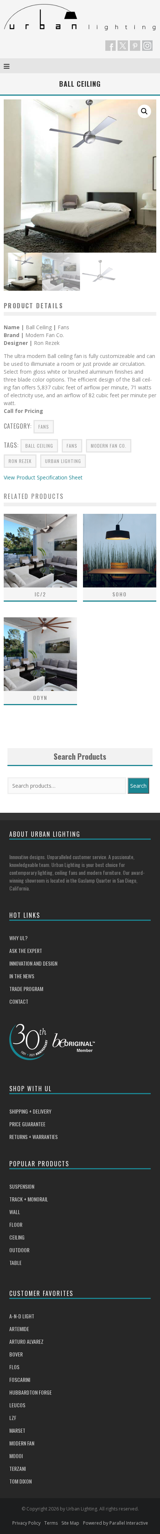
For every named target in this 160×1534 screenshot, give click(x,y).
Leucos (17, 1405)
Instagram (147, 45)
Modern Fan (21, 1443)
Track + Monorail (28, 1199)
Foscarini (19, 1379)
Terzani (17, 1468)
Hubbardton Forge (30, 1392)
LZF (12, 1418)
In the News (21, 976)
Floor (15, 1224)
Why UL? (18, 938)
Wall (14, 1212)
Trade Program (26, 989)
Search (138, 785)
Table (15, 1262)
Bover (16, 1354)
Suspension (21, 1186)
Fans (43, 426)
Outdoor (19, 1250)
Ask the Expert (25, 950)
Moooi (16, 1456)
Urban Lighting (63, 461)
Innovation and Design (33, 963)
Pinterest (135, 45)
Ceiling (17, 1237)
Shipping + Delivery (30, 1111)
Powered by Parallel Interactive (115, 1523)
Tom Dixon (20, 1481)
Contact (18, 1001)
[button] (144, 111)
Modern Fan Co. (109, 445)
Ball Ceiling (39, 445)
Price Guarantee (27, 1124)
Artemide (19, 1329)
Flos (14, 1367)
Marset (17, 1430)
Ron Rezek (20, 461)
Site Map (70, 1523)
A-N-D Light (21, 1316)
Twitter (123, 45)
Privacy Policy (26, 1523)
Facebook (110, 45)
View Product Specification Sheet (43, 477)
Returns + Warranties (33, 1137)
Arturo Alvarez (26, 1341)
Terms (51, 1523)
